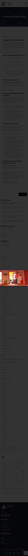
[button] (26, 272)
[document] (14, 278)
